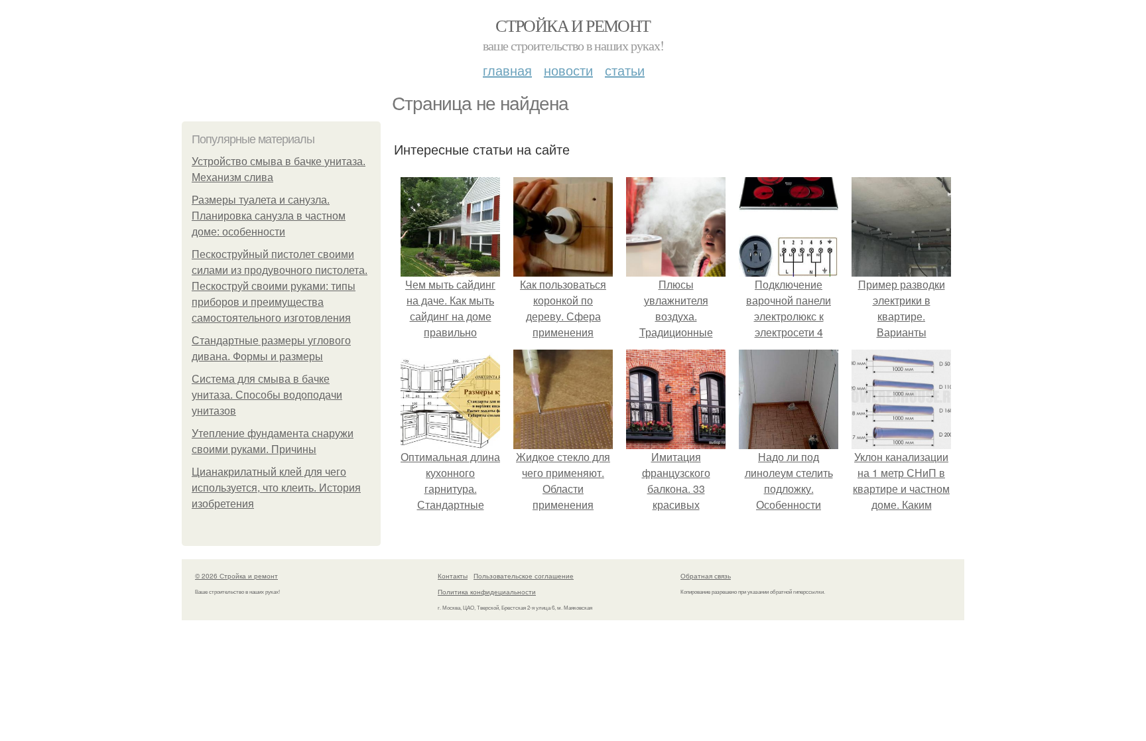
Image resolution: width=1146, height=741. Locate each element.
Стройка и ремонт (572, 25)
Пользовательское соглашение (524, 575)
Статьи (625, 70)
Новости (568, 70)
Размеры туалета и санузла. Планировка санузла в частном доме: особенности (269, 215)
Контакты (453, 575)
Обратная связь (705, 575)
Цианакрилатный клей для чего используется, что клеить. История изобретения (276, 487)
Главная (507, 70)
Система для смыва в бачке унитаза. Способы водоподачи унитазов (267, 395)
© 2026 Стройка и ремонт (236, 575)
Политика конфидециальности (487, 591)
